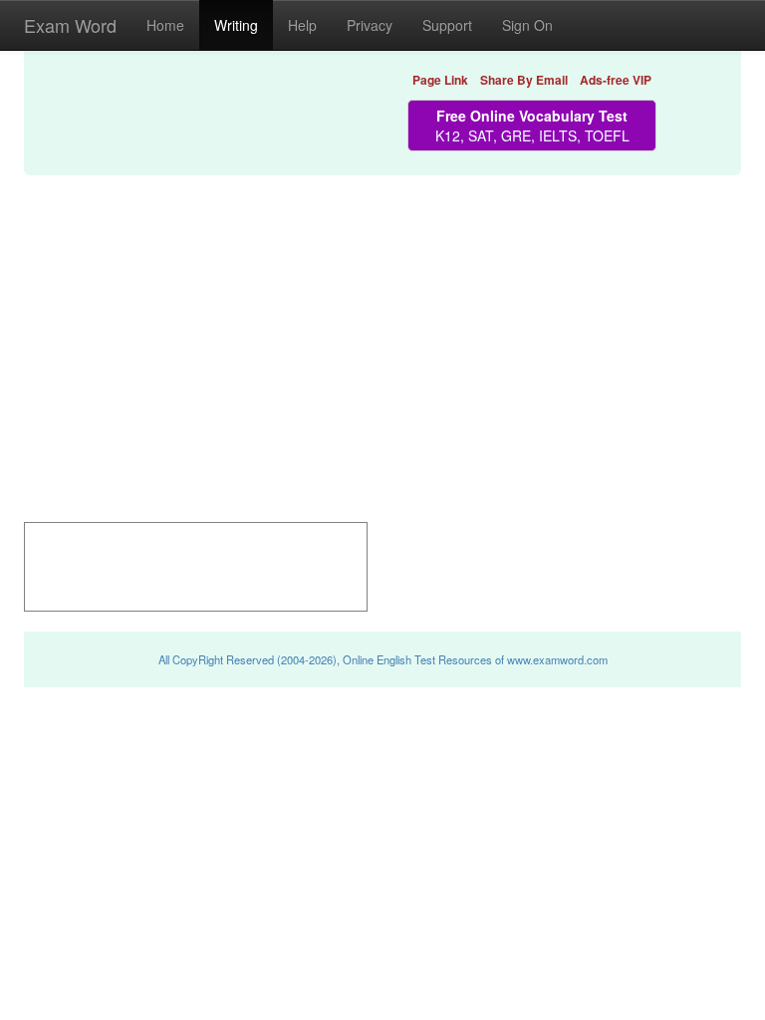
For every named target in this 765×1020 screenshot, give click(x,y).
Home (165, 25)
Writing (236, 25)
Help (302, 25)
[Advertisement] (382, 322)
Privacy (369, 25)
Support (447, 25)
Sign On (527, 25)
